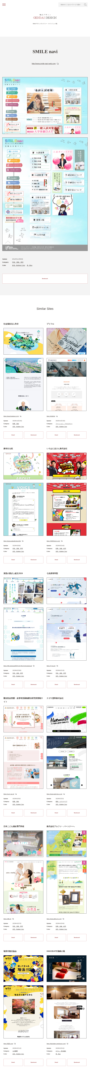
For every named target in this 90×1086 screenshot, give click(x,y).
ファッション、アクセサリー (64, 423)
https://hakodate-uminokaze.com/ (56, 1043)
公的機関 (15, 1051)
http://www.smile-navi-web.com (44, 64)
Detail (13, 435)
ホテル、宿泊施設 (61, 1051)
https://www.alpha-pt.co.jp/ (54, 919)
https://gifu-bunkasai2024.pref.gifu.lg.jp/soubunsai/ (18, 666)
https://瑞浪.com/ (8, 1043)
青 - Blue (29, 265)
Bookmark (45, 278)
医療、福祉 (16, 423)
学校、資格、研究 (17, 262)
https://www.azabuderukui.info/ (12, 541)
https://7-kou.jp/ (51, 666)
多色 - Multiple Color (18, 265)
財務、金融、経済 (61, 548)
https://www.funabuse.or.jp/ (11, 416)
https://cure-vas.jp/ (9, 794)
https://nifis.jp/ (7, 919)
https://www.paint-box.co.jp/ (54, 794)
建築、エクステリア (61, 801)
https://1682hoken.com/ (53, 541)
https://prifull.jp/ (51, 416)
